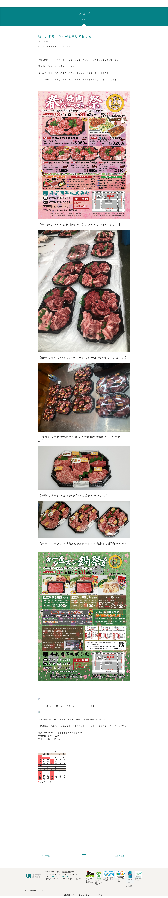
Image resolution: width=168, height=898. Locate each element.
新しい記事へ (47, 856)
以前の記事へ (121, 856)
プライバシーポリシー (95, 895)
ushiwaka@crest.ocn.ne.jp (62, 876)
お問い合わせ (79, 895)
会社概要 (67, 895)
